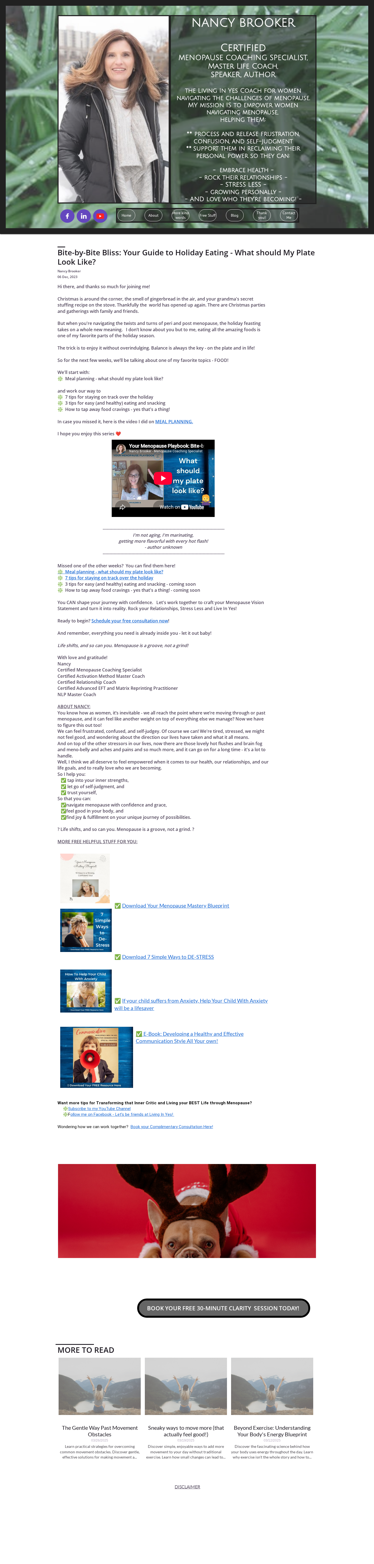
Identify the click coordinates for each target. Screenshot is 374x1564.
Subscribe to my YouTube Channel (99, 1108)
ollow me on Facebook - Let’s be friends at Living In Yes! (122, 1114)
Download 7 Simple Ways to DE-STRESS (168, 957)
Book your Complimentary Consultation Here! (172, 1126)
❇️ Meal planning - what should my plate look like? (110, 572)
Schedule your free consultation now (129, 621)
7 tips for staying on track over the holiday (109, 578)
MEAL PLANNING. (174, 422)
